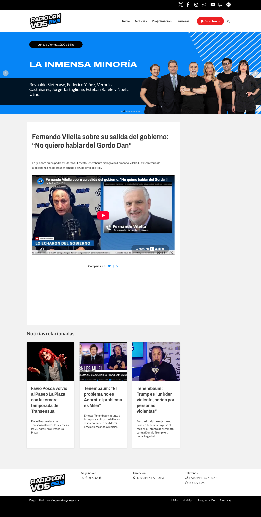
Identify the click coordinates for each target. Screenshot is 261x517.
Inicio (126, 21)
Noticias (141, 21)
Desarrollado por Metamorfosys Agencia (54, 500)
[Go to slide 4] (129, 111)
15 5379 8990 (196, 482)
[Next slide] (255, 73)
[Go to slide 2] (124, 111)
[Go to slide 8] (139, 111)
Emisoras (182, 21)
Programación (162, 21)
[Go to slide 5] (131, 111)
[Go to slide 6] (134, 111)
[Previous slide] (6, 73)
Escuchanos (211, 21)
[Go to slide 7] (136, 111)
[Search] (228, 21)
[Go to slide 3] (126, 111)
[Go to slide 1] (122, 111)
